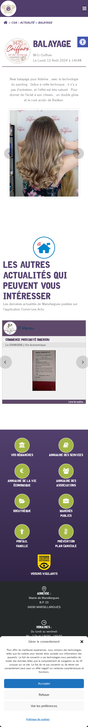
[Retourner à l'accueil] (5, 22)
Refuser (44, 694)
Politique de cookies (38, 719)
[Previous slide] (9, 153)
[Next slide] (78, 153)
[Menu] (84, 8)
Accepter (44, 683)
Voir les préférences (44, 706)
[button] (82, 42)
